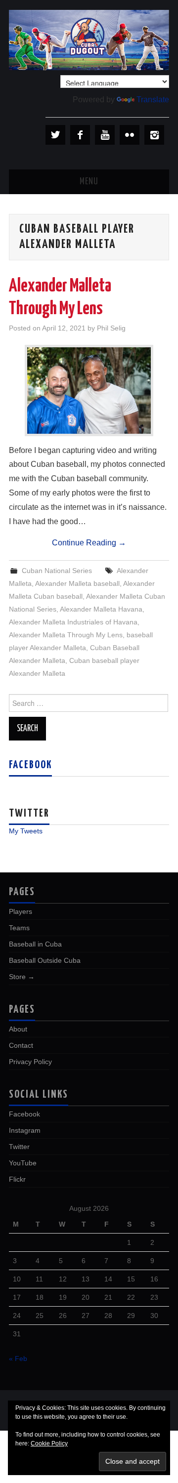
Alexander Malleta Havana (101, 609)
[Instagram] (154, 135)
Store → (22, 977)
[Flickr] (129, 135)
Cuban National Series (57, 571)
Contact (21, 1045)
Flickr (17, 1179)
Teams (19, 928)
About (18, 1029)
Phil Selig (111, 328)
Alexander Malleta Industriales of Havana (73, 622)
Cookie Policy (49, 1443)
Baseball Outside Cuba (45, 960)
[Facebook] (80, 135)
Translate (152, 99)
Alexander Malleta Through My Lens (66, 635)
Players (20, 911)
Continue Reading (89, 542)
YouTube (23, 1163)
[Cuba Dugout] (89, 39)
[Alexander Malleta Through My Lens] (89, 390)
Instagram (25, 1130)
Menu (89, 181)
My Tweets (26, 831)
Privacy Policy (30, 1062)
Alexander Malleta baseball (77, 583)
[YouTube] (105, 135)
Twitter (19, 1147)
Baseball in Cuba (35, 944)
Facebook (30, 765)
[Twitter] (55, 135)
